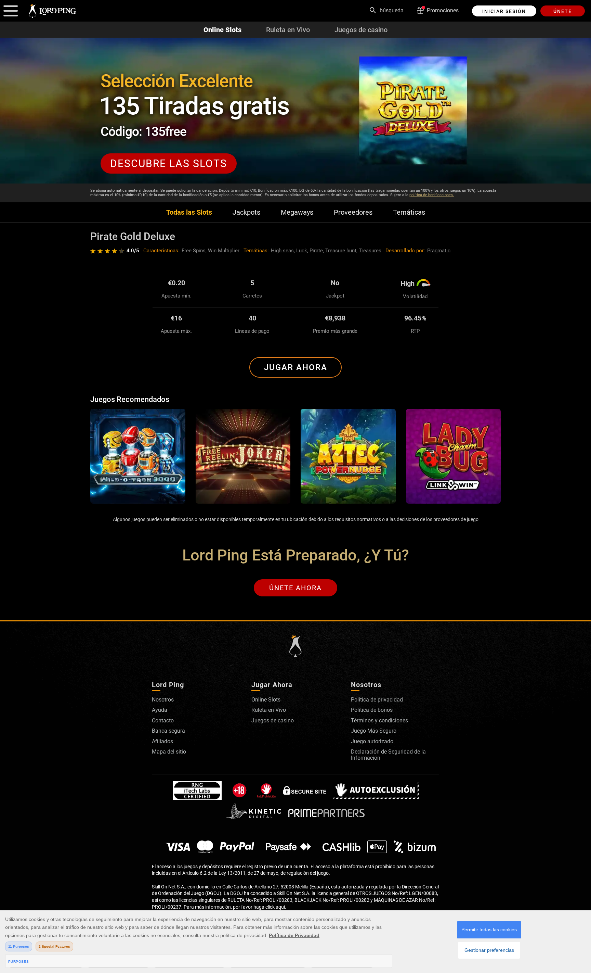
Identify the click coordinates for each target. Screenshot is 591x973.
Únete (562, 11)
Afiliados (162, 741)
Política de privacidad (377, 699)
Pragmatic (438, 251)
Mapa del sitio (169, 751)
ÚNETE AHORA (295, 588)
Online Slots (222, 30)
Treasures (370, 251)
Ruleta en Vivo (288, 30)
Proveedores (353, 212)
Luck (301, 251)
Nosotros (163, 699)
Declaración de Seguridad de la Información (388, 754)
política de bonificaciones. (431, 195)
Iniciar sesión (504, 11)
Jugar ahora (295, 367)
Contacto (163, 720)
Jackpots (246, 212)
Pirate (316, 251)
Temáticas (409, 212)
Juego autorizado (372, 741)
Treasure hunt (340, 251)
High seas (282, 251)
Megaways (297, 212)
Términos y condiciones (379, 720)
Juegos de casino (361, 30)
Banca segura (168, 731)
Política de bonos (372, 710)
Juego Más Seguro (373, 731)
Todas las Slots (189, 212)
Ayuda (159, 710)
